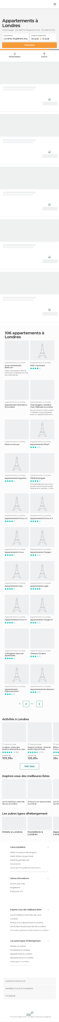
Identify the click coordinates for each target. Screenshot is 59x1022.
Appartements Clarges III (41, 620)
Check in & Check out (38, 35)
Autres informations (19, 878)
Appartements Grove (14, 552)
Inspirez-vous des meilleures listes (26, 909)
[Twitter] (29, 1006)
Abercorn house (12, 444)
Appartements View (14, 586)
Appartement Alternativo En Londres (16, 406)
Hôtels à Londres (12, 832)
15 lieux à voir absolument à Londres (39, 803)
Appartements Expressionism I (12, 690)
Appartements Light (39, 586)
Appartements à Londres (21, 957)
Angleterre (15, 887)
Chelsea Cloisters (38, 654)
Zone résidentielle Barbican (13, 367)
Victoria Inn (15, 864)
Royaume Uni (16, 891)
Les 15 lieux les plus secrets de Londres (28, 926)
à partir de (6, 755)
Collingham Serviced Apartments (14, 655)
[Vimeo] (32, 1006)
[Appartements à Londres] (39, 704)
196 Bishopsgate (37, 478)
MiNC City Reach (37, 366)
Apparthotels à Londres (21, 954)
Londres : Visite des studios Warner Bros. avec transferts (14, 748)
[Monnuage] (10, 4)
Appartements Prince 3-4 (41, 518)
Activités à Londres (15, 719)
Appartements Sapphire (15, 478)
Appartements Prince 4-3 (16, 518)
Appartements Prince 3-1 (16, 620)
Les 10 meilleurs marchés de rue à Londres (13, 803)
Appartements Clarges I (41, 552)
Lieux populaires (17, 847)
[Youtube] (36, 1006)
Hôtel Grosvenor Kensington (23, 852)
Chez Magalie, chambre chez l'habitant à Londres (41, 406)
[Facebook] (25, 1006)
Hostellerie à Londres (35, 833)
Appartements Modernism (42, 689)
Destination (8, 35)
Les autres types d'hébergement (25, 941)
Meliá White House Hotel (21, 856)
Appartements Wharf (39, 444)
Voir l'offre (50, 103)
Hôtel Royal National (19, 860)
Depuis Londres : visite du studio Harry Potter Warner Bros (39, 748)
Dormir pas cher (17, 883)
